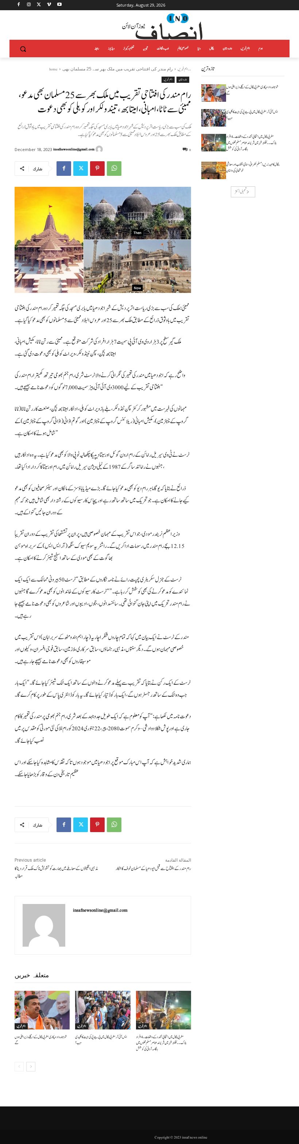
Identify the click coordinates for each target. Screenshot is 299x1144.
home (53, 69)
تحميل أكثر (240, 192)
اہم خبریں (183, 69)
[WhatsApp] (114, 168)
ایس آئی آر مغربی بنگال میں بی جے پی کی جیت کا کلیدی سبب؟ (101, 1040)
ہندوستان (183, 79)
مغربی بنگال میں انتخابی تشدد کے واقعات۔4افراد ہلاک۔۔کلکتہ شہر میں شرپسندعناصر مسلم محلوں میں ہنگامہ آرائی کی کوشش (161, 1043)
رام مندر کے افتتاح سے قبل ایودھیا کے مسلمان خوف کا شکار (153, 869)
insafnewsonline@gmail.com (73, 149)
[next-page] (30, 1066)
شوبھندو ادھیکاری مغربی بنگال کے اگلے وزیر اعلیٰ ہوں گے (41, 1040)
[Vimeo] (49, 5)
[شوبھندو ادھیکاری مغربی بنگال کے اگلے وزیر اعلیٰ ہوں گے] (42, 1010)
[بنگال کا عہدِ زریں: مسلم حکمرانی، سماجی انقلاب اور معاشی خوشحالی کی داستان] (213, 170)
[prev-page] (19, 1066)
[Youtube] (59, 5)
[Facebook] (19, 5)
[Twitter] (39, 5)
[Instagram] (29, 5)
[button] (23, 48)
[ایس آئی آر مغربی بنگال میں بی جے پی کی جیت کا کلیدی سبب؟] (102, 1010)
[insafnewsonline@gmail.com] (100, 149)
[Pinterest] (97, 168)
